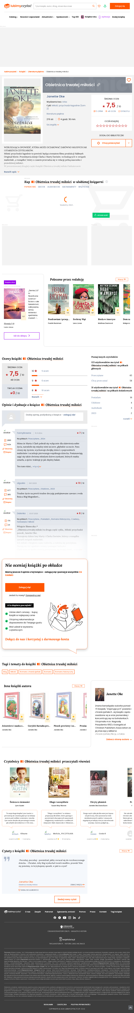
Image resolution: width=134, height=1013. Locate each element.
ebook (41, 186)
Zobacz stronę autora (118, 739)
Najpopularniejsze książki (36, 966)
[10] (125, 126)
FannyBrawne (24, 432)
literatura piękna (55, 113)
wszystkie (83, 186)
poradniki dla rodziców (30, 975)
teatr (64, 979)
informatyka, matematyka (44, 973)
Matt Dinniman (62, 965)
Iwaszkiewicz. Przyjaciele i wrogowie (104, 952)
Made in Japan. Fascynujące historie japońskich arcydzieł (90, 954)
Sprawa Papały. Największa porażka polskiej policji (73, 956)
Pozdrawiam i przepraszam (59, 319)
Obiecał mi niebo (37, 968)
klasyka (62, 970)
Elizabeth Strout (104, 965)
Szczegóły (52, 124)
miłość (13, 671)
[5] (110, 126)
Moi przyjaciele (80, 966)
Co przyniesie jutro (94, 968)
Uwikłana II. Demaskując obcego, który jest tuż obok (52, 959)
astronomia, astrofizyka (94, 972)
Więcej (120, 279)
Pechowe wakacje (47, 952)
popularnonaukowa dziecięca (26, 977)
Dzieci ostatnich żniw (25, 958)
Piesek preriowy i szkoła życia (65, 725)
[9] (122, 126)
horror (57, 970)
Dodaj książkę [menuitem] (118, 17)
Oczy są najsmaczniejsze (39, 958)
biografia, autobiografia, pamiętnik (41, 972)
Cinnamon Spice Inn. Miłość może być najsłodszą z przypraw (41, 956)
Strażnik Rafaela (67, 952)
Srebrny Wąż (79, 319)
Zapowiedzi (24, 959)
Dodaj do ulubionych (29, 890)
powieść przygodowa (17, 972)
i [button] (106, 182)
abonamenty (69, 186)
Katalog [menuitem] (12, 17)
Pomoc (82, 911)
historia (34, 973)
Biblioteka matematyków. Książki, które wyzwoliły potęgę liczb (88, 959)
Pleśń (70, 954)
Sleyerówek (31, 959)
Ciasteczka (62, 1004)
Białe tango (38, 952)
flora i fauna (28, 973)
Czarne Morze (72, 966)
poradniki (21, 975)
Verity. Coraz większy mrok (108, 968)
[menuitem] (104, 16)
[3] (103, 126)
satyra (63, 977)
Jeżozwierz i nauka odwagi (13, 725)
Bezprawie (71, 968)
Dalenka (21, 513)
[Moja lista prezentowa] (99, 6)
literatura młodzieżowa (88, 970)
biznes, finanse (105, 972)
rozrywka (52, 979)
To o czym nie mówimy (92, 966)
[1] (97, 126)
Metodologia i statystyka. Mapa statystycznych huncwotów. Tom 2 (35, 963)
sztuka (61, 979)
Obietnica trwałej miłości (28, 885)
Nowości (66, 954)
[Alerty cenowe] (105, 6)
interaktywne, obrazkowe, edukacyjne (82, 975)
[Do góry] (130, 1007)
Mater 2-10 (51, 968)
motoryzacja (31, 979)
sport (56, 979)
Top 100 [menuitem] (75, 17)
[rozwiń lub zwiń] (38, 397)
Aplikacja (106, 16)
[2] (100, 126)
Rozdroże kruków (16, 970)
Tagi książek (116, 911)
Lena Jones (77, 323)
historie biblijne (66, 975)
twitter (59, 917)
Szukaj (93, 6)
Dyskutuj (125, 111)
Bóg (5, 671)
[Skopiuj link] (99, 85)
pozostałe (37, 977)
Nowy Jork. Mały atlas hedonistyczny (93, 958)
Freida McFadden (16, 965)
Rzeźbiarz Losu (112, 959)
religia (42, 979)
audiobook (53, 186)
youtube (64, 917)
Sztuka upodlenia (81, 963)
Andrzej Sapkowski (22, 966)
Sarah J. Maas (35, 965)
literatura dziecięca (98, 975)
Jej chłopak (63, 966)
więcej (36, 466)
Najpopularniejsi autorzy (106, 963)
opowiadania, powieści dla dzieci (114, 975)
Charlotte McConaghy (83, 965)
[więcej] (45, 172)
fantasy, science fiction (48, 970)
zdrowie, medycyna (85, 979)
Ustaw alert (102, 215)
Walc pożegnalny (30, 952)
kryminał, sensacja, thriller (72, 970)
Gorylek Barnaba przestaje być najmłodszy (39, 725)
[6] (113, 126)
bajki (44, 975)
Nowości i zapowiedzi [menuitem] (30, 17)
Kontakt (103, 911)
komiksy (54, 977)
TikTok (79, 917)
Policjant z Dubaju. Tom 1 (18, 952)
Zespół (38, 911)
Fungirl (74, 963)
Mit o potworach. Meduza (64, 963)
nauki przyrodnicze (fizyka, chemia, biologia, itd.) (89, 973)
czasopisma (102, 977)
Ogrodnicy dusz (18, 961)
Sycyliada (91, 952)
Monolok (29, 968)
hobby (119, 977)
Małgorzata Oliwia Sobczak (116, 965)
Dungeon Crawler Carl (106, 966)
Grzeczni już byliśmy (14, 959)
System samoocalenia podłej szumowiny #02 (93, 961)
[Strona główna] (18, 6)
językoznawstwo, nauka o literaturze (63, 973)
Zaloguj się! (25, 587)
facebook (55, 917)
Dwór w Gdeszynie (93, 963)
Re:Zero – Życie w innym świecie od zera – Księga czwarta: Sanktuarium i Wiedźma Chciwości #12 (51, 961)
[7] (116, 126)
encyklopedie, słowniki (117, 972)
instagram (69, 917)
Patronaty (7, 952)
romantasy (27, 972)
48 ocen (111, 111)
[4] (106, 126)
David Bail (14, 966)
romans (47, 671)
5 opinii (99, 111)
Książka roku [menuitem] (91, 16)
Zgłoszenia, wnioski (66, 911)
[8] (119, 126)
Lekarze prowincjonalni (94, 956)
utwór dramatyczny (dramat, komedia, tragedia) (79, 977)
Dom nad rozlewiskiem (30, 954)
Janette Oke (56, 96)
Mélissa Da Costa (120, 963)
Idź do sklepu (20, 335)
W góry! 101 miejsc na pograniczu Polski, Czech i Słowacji (64, 958)
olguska (21, 483)
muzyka (37, 979)
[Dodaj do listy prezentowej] (129, 80)
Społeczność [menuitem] (62, 17)
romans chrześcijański (30, 671)
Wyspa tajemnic (58, 952)
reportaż (54, 972)
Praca (92, 911)
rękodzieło (47, 979)
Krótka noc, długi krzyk (61, 968)
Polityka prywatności (80, 1004)
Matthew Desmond (105, 323)
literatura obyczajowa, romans (104, 970)
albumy (96, 977)
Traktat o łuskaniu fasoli (81, 968)
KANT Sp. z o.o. (106, 956)
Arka (64, 101)
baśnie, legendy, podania (53, 975)
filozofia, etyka (20, 973)
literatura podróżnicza (63, 972)
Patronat (49, 911)
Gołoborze (57, 966)
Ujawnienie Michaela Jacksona (17, 968)
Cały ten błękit (49, 966)
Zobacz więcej (76, 885)
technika (40, 975)
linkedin (74, 917)
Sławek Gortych (25, 965)
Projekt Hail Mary (121, 968)
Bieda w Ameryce (106, 319)
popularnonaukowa (12, 975)
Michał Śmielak (53, 965)
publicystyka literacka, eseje (78, 972)
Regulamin (48, 1004)
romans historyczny (64, 671)
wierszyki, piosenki (46, 977)
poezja (59, 977)
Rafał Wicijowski (94, 965)
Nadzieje (74, 952)
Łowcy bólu (15, 958)
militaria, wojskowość (21, 979)
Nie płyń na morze (83, 952)
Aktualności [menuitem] (47, 17)
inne (123, 977)
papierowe (30, 186)
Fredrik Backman (54, 323)
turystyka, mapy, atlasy (72, 979)
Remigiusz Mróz (72, 965)
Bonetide (10, 961)
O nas (27, 911)
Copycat (45, 968)
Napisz (8, 452)
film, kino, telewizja (111, 977)
